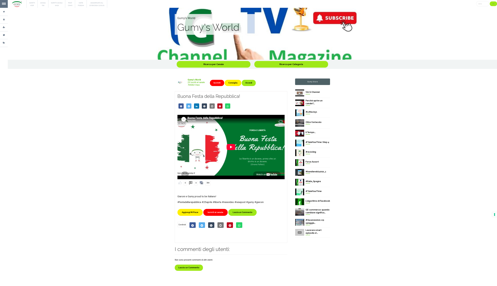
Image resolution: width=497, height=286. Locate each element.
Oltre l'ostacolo (313, 122)
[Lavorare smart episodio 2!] (299, 232)
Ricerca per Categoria (291, 64)
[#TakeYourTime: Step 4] (299, 143)
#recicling (311, 152)
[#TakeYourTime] (299, 191)
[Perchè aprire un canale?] (299, 102)
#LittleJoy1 (311, 112)
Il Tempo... (311, 132)
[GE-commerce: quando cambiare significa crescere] (299, 212)
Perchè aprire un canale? (314, 102)
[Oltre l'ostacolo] (299, 123)
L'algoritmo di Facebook (318, 201)
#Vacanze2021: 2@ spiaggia (315, 221)
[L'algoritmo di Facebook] (299, 201)
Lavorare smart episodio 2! (313, 231)
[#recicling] (299, 152)
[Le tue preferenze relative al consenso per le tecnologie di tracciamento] (494, 214)
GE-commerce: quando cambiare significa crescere (317, 211)
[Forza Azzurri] (299, 162)
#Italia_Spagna (313, 181)
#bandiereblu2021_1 (316, 171)
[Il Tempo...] (299, 133)
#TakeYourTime (314, 191)
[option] (252, 34)
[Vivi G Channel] (299, 92)
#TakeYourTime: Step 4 (317, 142)
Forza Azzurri (312, 162)
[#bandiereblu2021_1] (299, 172)
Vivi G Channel (313, 92)
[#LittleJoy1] (299, 112)
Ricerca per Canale (213, 64)
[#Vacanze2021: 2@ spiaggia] (299, 222)
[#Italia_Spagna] (299, 182)
